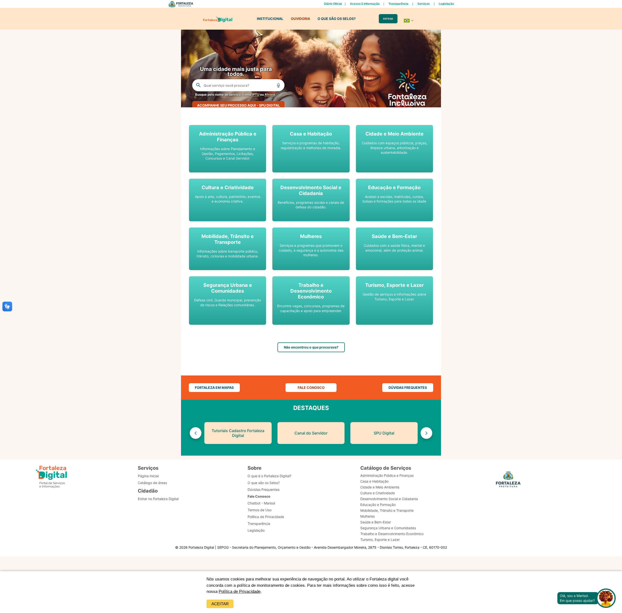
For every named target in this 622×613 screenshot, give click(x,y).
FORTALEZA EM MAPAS (214, 387)
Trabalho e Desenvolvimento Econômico (391, 534)
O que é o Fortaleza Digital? (269, 476)
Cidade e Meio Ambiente (379, 487)
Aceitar (220, 604)
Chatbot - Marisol (261, 503)
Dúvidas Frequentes (263, 489)
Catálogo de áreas (152, 483)
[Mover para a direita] (426, 433)
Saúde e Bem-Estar (375, 522)
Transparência (398, 4)
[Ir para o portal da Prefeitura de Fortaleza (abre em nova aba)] (508, 480)
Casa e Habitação (374, 481)
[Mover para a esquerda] (195, 433)
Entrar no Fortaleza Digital (158, 499)
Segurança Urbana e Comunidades (388, 528)
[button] (227, 149)
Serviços (423, 4)
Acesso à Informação (365, 4)
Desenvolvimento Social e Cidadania (389, 499)
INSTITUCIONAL (270, 19)
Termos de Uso (259, 510)
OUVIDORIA (300, 19)
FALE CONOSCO (311, 387)
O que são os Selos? (264, 483)
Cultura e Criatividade (377, 493)
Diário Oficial (333, 4)
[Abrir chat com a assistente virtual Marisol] (606, 598)
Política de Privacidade (239, 591)
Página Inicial (148, 476)
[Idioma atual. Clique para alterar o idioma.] (408, 20)
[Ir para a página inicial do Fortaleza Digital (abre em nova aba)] (52, 477)
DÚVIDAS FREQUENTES (408, 387)
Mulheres (367, 516)
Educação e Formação (378, 504)
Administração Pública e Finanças (387, 475)
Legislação (446, 4)
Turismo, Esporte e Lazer (380, 539)
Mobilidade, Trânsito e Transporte (387, 510)
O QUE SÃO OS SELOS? (337, 19)
